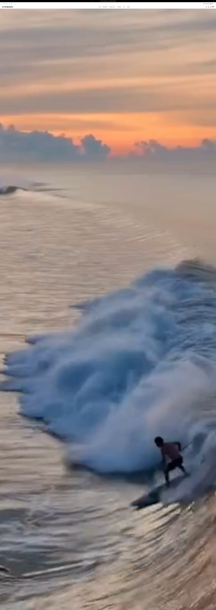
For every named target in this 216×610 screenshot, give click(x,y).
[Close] (213, 1)
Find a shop (206, 3)
